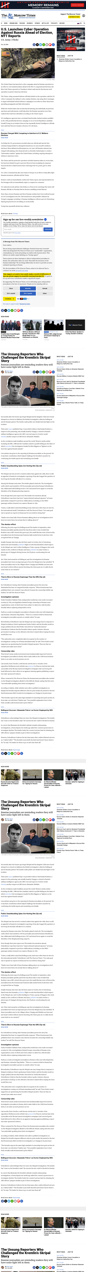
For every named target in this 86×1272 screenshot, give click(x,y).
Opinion (37, 23)
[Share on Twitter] (37, 44)
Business (30, 23)
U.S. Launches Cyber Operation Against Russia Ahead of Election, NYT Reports (27, 32)
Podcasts (54, 23)
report (10, 429)
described (8, 446)
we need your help (22, 270)
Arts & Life (45, 23)
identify (3, 436)
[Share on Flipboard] (50, 44)
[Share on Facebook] (34, 44)
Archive (62, 23)
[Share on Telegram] (40, 44)
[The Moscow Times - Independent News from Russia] (18, 15)
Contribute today (74, 17)
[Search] (84, 23)
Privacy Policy (17, 232)
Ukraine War (13, 23)
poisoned (31, 666)
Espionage (16, 750)
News (5, 23)
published (21, 544)
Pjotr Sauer (10, 371)
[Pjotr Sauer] (2, 372)
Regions (22, 23)
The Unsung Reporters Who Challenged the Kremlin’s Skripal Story (25, 357)
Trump (15, 213)
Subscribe (48, 229)
